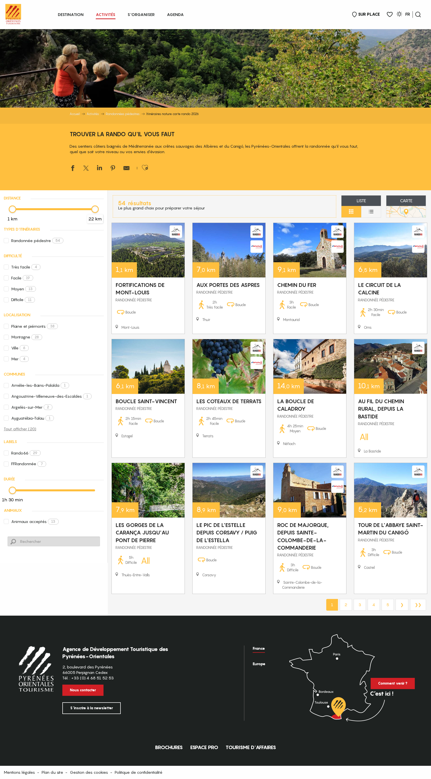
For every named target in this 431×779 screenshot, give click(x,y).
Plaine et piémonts (33, 326)
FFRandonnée (27, 463)
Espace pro (204, 747)
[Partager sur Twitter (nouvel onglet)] (86, 168)
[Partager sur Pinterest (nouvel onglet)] (113, 168)
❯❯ (418, 604)
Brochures (169, 747)
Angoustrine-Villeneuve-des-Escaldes (49, 396)
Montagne (25, 336)
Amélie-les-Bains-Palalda (38, 385)
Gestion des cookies (89, 772)
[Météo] (399, 15)
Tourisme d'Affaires (251, 747)
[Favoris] (389, 14)
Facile (20, 277)
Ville (18, 347)
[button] (418, 14)
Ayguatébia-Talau (31, 418)
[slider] (12, 209)
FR (407, 14)
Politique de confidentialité (138, 772)
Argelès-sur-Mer (30, 407)
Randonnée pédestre (35, 240)
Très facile (24, 266)
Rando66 (24, 453)
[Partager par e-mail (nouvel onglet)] (126, 168)
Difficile (21, 299)
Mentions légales (19, 772)
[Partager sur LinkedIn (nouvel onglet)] (100, 168)
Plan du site (52, 772)
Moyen (22, 288)
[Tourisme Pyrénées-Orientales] (13, 13)
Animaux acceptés (33, 521)
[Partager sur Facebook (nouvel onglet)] (73, 168)
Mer (18, 358)
